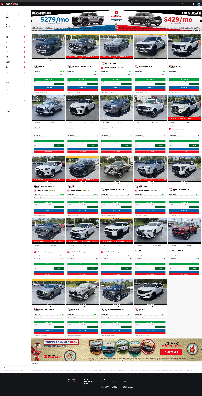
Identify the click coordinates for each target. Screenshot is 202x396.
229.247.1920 (151, 1)
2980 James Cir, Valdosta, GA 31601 (195, 1)
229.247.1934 (138, 1)
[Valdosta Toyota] (11, 4)
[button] (64, 45)
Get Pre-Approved (49, 90)
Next (201, 21)
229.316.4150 (165, 1)
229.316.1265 (178, 1)
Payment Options (49, 87)
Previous (31, 21)
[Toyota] (2, 4)
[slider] (7, 14)
